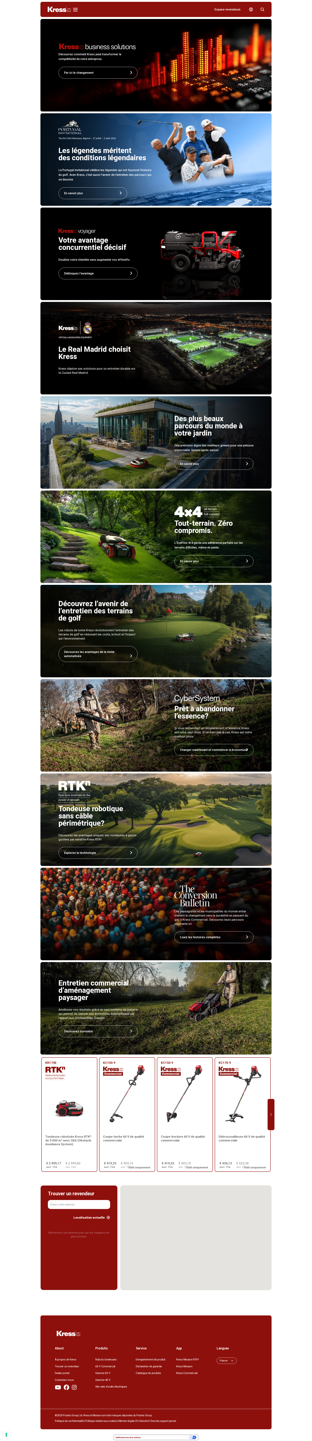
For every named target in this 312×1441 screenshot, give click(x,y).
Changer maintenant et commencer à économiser (214, 750)
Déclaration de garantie (149, 1366)
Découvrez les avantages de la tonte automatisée (89, 654)
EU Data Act (142, 1421)
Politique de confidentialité (69, 1421)
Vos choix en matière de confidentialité (166, 1437)
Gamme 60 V (102, 1373)
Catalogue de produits (148, 1373)
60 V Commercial (105, 1366)
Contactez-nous (64, 1380)
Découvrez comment (78, 1031)
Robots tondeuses (106, 1359)
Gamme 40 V (102, 1380)
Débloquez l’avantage (79, 273)
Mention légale (126, 1421)
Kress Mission (184, 1366)
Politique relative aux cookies (101, 1421)
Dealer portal (62, 1373)
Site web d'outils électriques (111, 1386)
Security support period (163, 1421)
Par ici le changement (79, 72)
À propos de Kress (65, 1359)
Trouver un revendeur (67, 1366)
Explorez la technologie (80, 853)
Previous (41, 1114)
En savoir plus (189, 464)
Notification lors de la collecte (128, 1437)
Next (271, 1114)
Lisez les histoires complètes (200, 937)
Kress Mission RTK (187, 1359)
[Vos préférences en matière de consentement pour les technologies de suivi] (6, 1434)
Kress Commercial (187, 1373)
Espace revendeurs (227, 9)
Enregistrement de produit (150, 1359)
